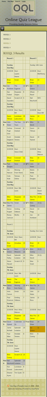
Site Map (13, 386)
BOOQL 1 (6, 35)
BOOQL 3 (6, 43)
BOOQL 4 (6, 47)
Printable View (23, 386)
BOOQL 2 (6, 39)
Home (4, 1)
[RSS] (8, 386)
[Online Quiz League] (23, 15)
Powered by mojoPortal (31, 389)
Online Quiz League (23, 19)
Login (24, 1)
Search (17, 1)
